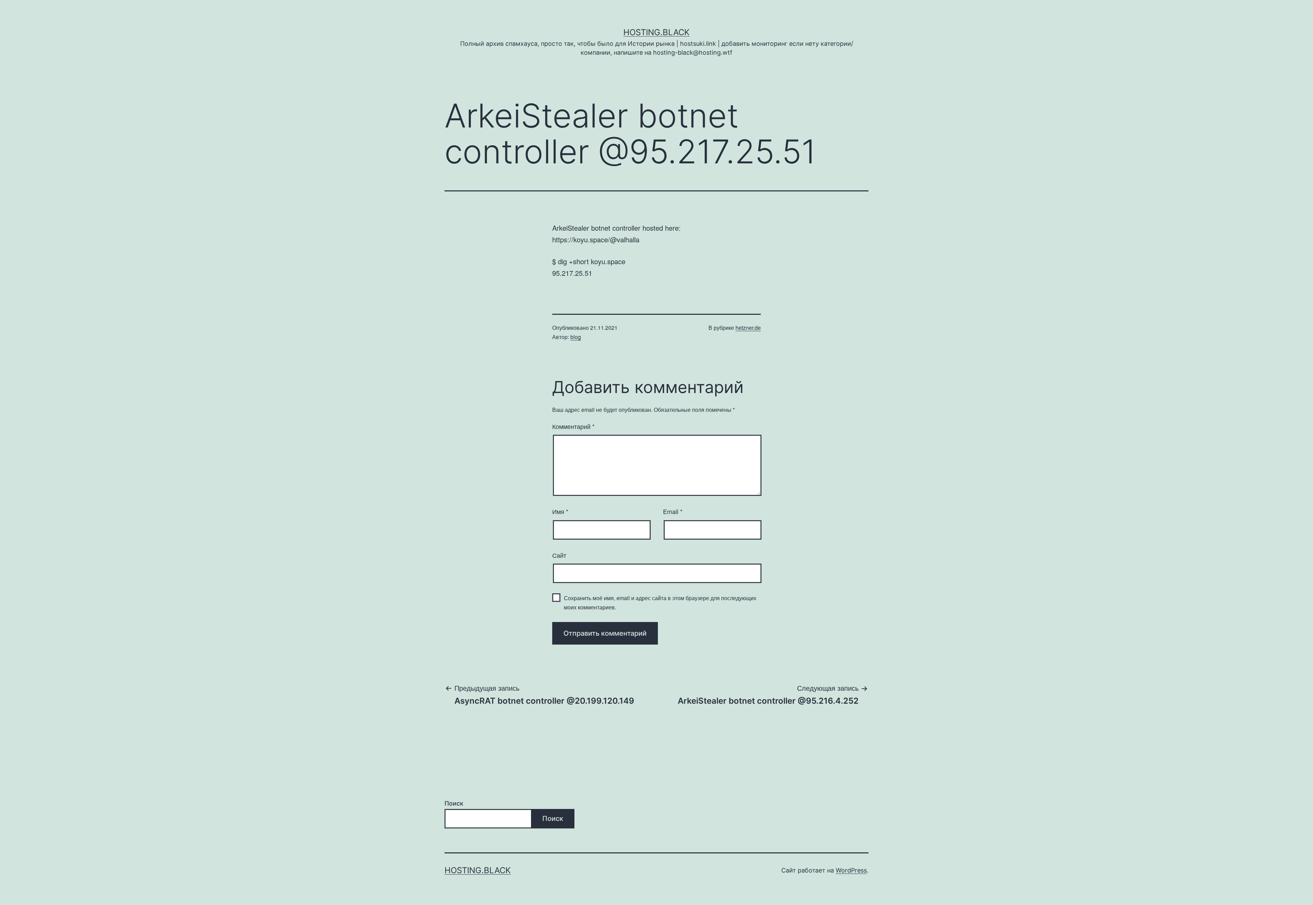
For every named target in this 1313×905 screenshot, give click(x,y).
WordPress (851, 870)
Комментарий (573, 426)
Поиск (454, 803)
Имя (560, 511)
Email (672, 511)
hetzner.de (748, 328)
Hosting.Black (656, 32)
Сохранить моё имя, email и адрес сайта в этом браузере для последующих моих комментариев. (660, 602)
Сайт (559, 555)
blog (575, 337)
